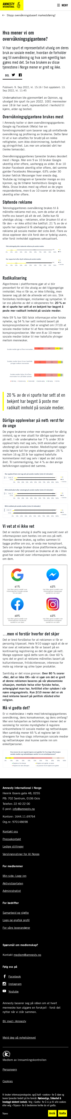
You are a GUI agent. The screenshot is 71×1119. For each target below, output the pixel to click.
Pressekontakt (12, 839)
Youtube (13, 991)
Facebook (14, 976)
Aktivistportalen (13, 883)
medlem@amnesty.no (27, 955)
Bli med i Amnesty (14, 1021)
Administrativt (12, 891)
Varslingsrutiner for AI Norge (21, 854)
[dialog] (35, 1105)
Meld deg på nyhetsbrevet (19, 1037)
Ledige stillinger (13, 846)
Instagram (15, 984)
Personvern (10, 1069)
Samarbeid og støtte (16, 912)
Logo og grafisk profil (16, 920)
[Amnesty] (11, 5)
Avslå (52, 1113)
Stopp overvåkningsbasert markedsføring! (31, 15)
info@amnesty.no (24, 809)
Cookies (8, 1081)
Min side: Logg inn (14, 876)
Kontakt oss (10, 831)
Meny (65, 5)
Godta (62, 1113)
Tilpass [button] (5, 1113)
